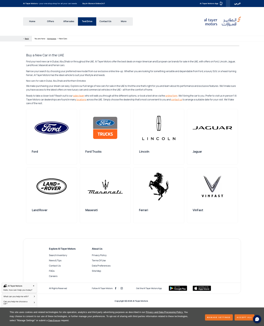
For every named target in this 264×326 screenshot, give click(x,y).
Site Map (96, 270)
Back (27, 38)
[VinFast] (212, 186)
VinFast (198, 210)
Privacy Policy (99, 255)
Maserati (91, 210)
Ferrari (143, 210)
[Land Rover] (51, 186)
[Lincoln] (159, 128)
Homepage (51, 38)
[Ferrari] (159, 186)
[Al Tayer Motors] (222, 21)
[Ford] (51, 128)
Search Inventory (58, 255)
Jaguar (197, 151)
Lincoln (144, 151)
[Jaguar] (212, 128)
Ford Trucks (93, 151)
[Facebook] (115, 288)
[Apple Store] (202, 288)
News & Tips (55, 260)
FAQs (51, 270)
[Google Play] (178, 288)
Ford (35, 151)
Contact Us (55, 265)
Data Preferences (101, 265)
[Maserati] (105, 186)
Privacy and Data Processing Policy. (164, 312)
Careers (53, 276)
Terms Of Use (99, 260)
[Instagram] (121, 288)
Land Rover (39, 210)
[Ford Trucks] (105, 128)
